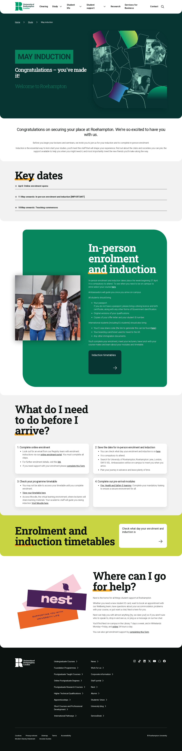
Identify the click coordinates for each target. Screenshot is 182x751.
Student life (71, 6)
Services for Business (131, 6)
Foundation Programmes (65, 668)
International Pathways (64, 716)
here (114, 287)
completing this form (139, 632)
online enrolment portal (51, 454)
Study (55, 6)
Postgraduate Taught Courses (67, 674)
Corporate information (101, 674)
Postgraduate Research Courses (68, 687)
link (59, 462)
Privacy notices (31, 736)
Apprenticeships (61, 700)
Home (17, 22)
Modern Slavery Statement (25, 739)
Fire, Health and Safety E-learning (115, 485)
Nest (93, 687)
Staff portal (96, 680)
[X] (149, 662)
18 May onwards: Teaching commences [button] (38, 207)
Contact (154, 6)
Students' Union (98, 700)
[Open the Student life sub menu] (80, 6)
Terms (54, 736)
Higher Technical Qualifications (67, 693)
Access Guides (45, 739)
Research (115, 6)
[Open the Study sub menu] (61, 6)
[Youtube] (154, 662)
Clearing (43, 6)
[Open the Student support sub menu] (104, 6)
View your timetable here (34, 493)
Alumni (94, 693)
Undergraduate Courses (64, 661)
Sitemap (44, 736)
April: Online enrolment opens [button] (33, 186)
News (93, 661)
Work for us (96, 668)
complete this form (76, 466)
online (115, 626)
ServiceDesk (96, 716)
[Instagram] (134, 662)
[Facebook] (164, 662)
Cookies (18, 736)
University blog (97, 706)
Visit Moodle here (40, 503)
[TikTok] (139, 662)
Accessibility (66, 736)
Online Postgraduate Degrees (67, 680)
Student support (90, 6)
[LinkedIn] (144, 662)
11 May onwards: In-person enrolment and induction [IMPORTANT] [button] (51, 197)
